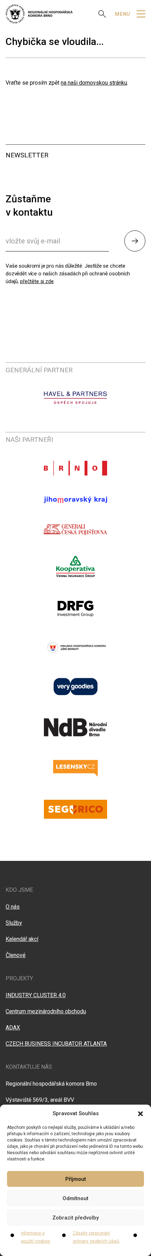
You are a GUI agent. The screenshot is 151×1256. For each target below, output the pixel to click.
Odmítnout (75, 1198)
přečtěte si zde (37, 281)
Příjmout (75, 1179)
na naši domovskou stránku (94, 82)
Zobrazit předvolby (75, 1218)
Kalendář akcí (22, 939)
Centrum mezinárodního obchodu (46, 1011)
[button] (140, 1113)
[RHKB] (39, 14)
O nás (13, 906)
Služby (14, 923)
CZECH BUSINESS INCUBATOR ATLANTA (56, 1043)
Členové (16, 955)
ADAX (13, 1027)
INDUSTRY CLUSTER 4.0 (36, 995)
